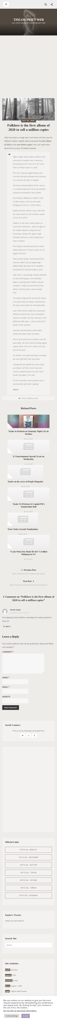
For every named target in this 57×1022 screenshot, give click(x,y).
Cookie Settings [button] (12, 1016)
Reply (8, 626)
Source (15, 389)
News (36, 398)
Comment (8, 652)
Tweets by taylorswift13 (14, 921)
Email (6, 687)
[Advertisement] (28, 68)
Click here (14, 970)
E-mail (15, 980)
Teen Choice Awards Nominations (23, 529)
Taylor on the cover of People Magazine (25, 481)
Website (6, 697)
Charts (24, 398)
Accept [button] (25, 1016)
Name (5, 678)
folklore (30, 398)
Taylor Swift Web (29, 19)
